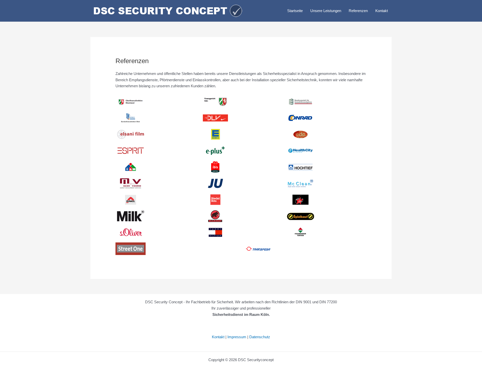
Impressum (236, 337)
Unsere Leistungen (325, 11)
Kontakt (381, 11)
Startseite (295, 11)
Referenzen (358, 11)
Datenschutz (259, 337)
